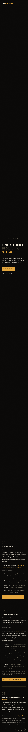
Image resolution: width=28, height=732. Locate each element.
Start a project (8, 268)
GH (8, 3)
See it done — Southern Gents (12, 597)
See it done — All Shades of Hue (13, 679)
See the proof (7, 273)
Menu (23, 2)
